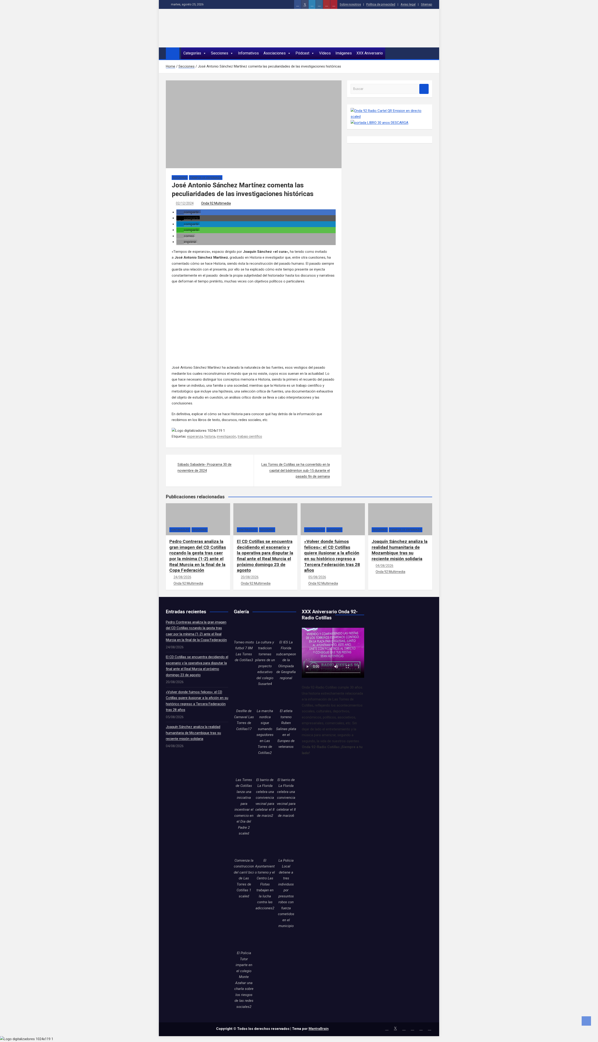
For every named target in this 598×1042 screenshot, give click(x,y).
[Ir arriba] (586, 1021)
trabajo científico (250, 436)
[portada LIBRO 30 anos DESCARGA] (379, 123)
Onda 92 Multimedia (216, 203)
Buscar (424, 89)
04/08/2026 (384, 565)
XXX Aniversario (369, 53)
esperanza (195, 436)
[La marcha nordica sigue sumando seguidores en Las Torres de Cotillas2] (265, 698)
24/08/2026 (182, 577)
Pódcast (302, 53)
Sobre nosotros (350, 4)
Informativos (248, 53)
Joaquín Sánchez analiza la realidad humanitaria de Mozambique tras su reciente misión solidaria (399, 550)
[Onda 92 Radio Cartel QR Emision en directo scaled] (390, 111)
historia (209, 436)
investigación (226, 436)
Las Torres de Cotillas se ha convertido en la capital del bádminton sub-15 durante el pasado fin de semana (295, 470)
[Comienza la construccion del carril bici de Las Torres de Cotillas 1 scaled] (244, 848)
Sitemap (426, 4)
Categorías (192, 53)
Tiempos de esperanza (205, 177)
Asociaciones (274, 53)
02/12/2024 (185, 203)
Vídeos (325, 53)
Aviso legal (408, 4)
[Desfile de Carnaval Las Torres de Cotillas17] (244, 698)
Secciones (219, 53)
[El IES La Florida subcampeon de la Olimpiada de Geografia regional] (286, 629)
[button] (188, 212)
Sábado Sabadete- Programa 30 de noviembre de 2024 (204, 467)
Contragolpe (180, 529)
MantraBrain (319, 1029)
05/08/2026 (317, 577)
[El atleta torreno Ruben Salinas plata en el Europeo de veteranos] (286, 698)
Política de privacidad (380, 4)
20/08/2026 (250, 577)
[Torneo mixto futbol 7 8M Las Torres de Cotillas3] (244, 629)
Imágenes (343, 53)
